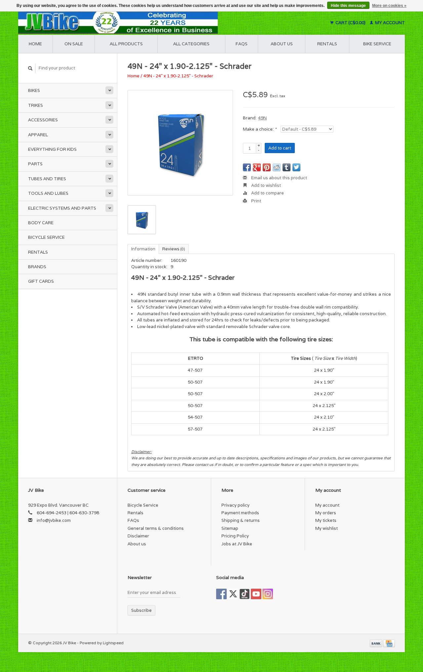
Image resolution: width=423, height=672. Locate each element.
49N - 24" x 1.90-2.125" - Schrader (178, 76)
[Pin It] (267, 167)
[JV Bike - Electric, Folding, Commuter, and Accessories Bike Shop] (158, 23)
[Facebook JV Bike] (221, 594)
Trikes (35, 105)
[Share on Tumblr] (286, 167)
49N (262, 118)
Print (255, 201)
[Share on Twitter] (296, 167)
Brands (37, 267)
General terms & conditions (156, 528)
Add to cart (279, 148)
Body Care (41, 223)
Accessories (43, 120)
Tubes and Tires (47, 179)
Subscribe (141, 610)
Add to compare (267, 193)
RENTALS (327, 44)
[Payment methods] (376, 643)
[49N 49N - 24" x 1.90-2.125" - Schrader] (180, 142)
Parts (35, 164)
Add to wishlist (265, 185)
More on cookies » (389, 5)
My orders (325, 513)
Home (35, 44)
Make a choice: (259, 129)
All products (126, 44)
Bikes (34, 90)
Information (143, 249)
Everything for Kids (52, 149)
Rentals (38, 252)
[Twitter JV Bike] (233, 594)
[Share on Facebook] (247, 167)
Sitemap (229, 528)
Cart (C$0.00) (350, 22)
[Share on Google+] (257, 167)
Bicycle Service (46, 237)
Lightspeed (113, 642)
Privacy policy (235, 505)
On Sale (73, 44)
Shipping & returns (240, 520)
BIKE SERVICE (377, 44)
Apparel (38, 135)
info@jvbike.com (54, 520)
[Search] (30, 68)
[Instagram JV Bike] (267, 594)
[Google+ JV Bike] (244, 594)
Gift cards (41, 281)
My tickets (325, 520)
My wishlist (326, 528)
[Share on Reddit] (277, 167)
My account (389, 22)
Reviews (173, 249)
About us (282, 44)
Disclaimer (138, 536)
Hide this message (348, 5)
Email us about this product (278, 178)
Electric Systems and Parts (62, 208)
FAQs (242, 44)
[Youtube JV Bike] (256, 594)
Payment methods (240, 513)
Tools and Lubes (48, 193)
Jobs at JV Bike (236, 544)
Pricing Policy (235, 536)
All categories (191, 44)
